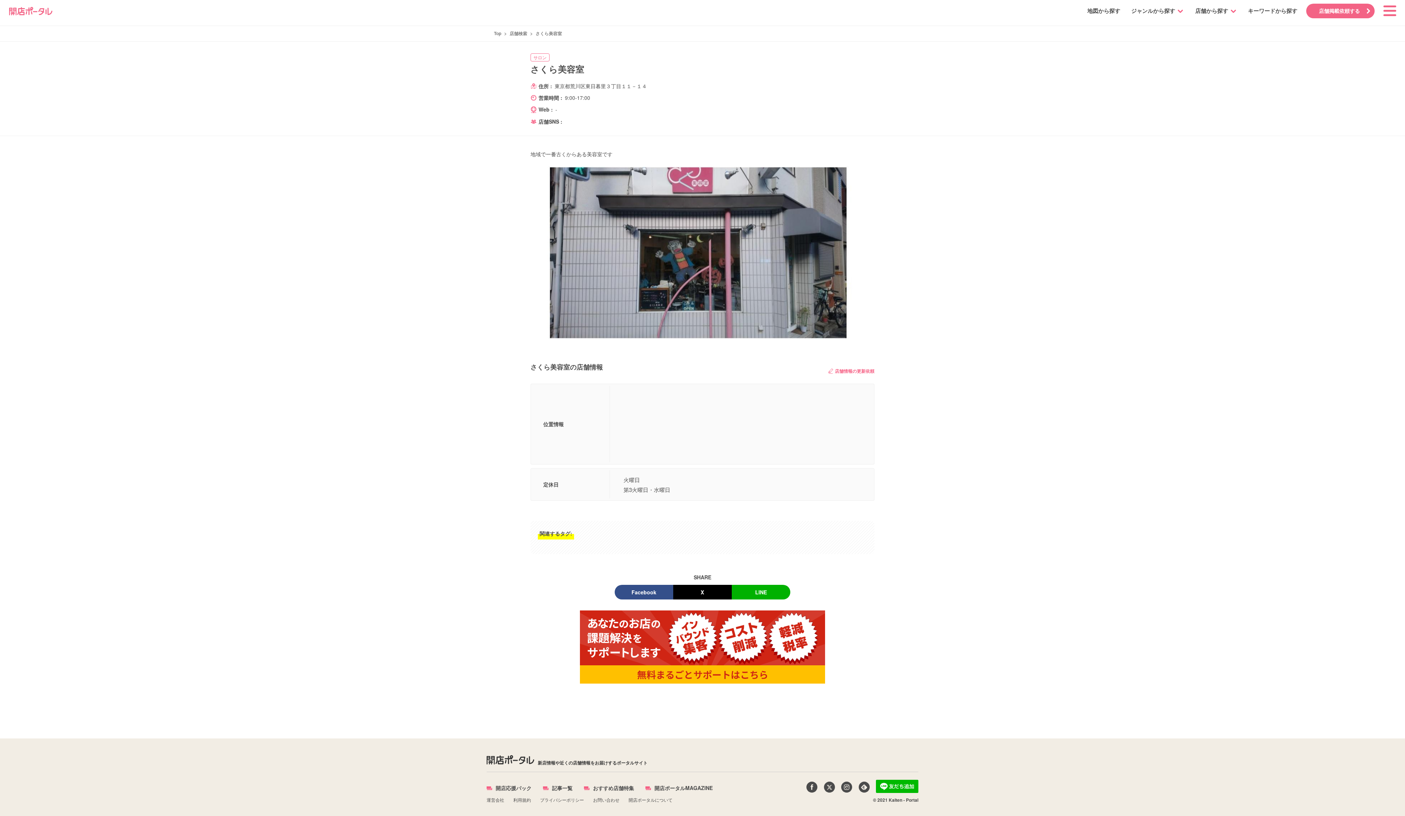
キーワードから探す (1272, 11)
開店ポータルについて (650, 800)
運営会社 (495, 800)
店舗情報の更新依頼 (854, 371)
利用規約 (522, 800)
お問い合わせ (606, 800)
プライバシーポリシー (562, 800)
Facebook (644, 592)
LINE (761, 592)
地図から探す (1103, 11)
